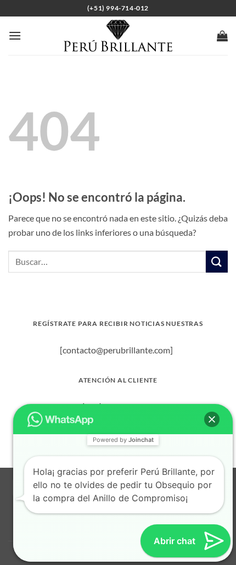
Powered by (123, 440)
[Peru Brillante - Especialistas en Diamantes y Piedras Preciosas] (118, 35)
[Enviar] (217, 261)
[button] (14, 35)
